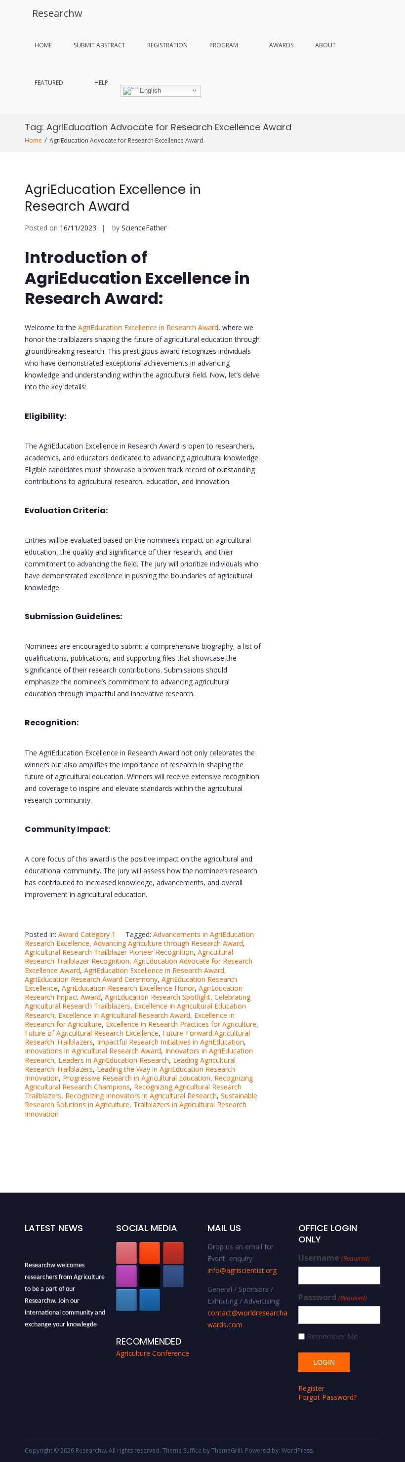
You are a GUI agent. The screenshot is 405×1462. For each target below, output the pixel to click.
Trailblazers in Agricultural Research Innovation (135, 1109)
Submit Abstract (99, 45)
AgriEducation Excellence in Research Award (113, 198)
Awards (281, 45)
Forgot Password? (327, 1397)
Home (43, 45)
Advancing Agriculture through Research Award (168, 943)
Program (223, 45)
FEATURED (49, 82)
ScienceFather (144, 227)
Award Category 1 (87, 934)
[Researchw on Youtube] (173, 1253)
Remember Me (332, 1336)
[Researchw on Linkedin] (126, 1300)
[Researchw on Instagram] (126, 1276)
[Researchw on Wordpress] (149, 1300)
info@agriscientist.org (242, 1270)
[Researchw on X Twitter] (149, 1276)
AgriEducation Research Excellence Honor (128, 988)
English (149, 90)
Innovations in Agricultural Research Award (93, 1050)
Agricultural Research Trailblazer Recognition (129, 956)
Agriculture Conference (152, 1353)
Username (333, 1258)
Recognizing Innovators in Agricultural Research (141, 1095)
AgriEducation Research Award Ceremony (91, 979)
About (325, 45)
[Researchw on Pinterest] (126, 1253)
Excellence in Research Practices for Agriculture (181, 1024)
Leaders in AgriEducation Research (113, 1060)
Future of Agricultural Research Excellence (92, 1033)
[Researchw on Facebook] (173, 1276)
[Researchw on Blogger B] (149, 1253)
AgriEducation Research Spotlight (157, 997)
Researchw (57, 13)
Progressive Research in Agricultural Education (136, 1078)
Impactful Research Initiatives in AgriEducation (170, 1042)
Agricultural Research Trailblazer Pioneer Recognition (109, 952)
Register (311, 1388)
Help (101, 82)
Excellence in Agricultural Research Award (124, 1015)
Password (332, 1297)
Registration (167, 45)
